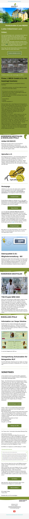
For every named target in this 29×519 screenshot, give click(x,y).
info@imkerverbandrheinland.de (14, 506)
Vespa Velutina (14, 208)
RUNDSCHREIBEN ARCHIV (14, 53)
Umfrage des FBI (15, 425)
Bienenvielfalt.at (14, 487)
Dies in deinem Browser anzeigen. (14, 1)
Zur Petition (14, 478)
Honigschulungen (14, 225)
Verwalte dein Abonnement (17, 514)
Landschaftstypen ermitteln (14, 404)
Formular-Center (14, 196)
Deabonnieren (9, 514)
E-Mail (13, 222)
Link (7, 44)
